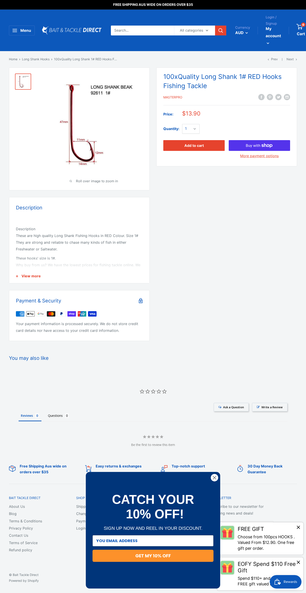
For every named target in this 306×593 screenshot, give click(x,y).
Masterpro (172, 97)
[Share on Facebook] (261, 96)
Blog (13, 513)
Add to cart (194, 145)
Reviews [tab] (27, 415)
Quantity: (171, 128)
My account (273, 32)
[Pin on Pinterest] (270, 96)
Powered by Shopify (24, 580)
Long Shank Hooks (36, 59)
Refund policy (20, 550)
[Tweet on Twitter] (278, 96)
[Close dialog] (214, 478)
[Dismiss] (298, 528)
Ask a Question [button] (233, 407)
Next (290, 59)
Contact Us (18, 535)
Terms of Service (23, 543)
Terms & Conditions (25, 521)
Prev (274, 59)
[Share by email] (287, 96)
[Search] (220, 30)
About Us (17, 506)
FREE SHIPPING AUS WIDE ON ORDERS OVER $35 (153, 4)
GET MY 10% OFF (153, 556)
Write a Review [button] (272, 407)
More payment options (259, 156)
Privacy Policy (21, 528)
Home (13, 59)
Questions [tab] (55, 415)
